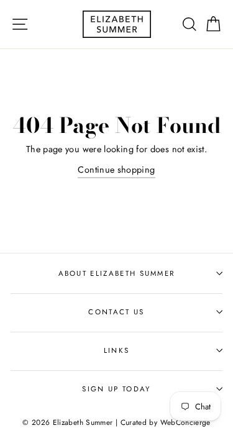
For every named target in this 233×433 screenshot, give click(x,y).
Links (117, 350)
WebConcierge (185, 422)
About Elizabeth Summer (116, 273)
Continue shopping (116, 169)
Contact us (116, 312)
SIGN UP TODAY (116, 389)
